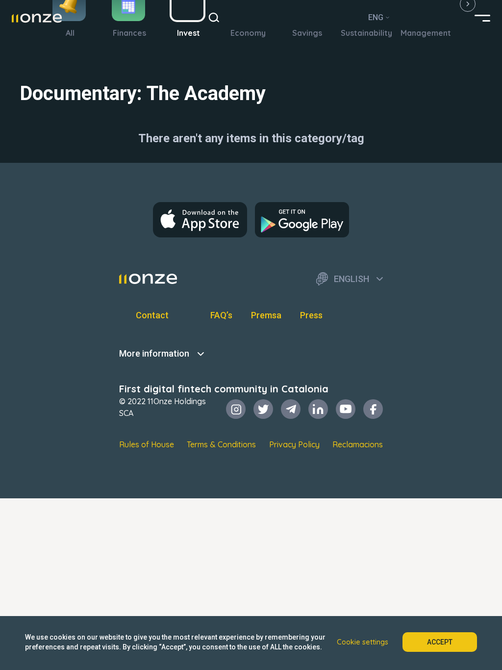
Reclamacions (357, 444)
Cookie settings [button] (362, 642)
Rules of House (146, 444)
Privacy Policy (294, 444)
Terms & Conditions (221, 444)
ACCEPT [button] (439, 642)
